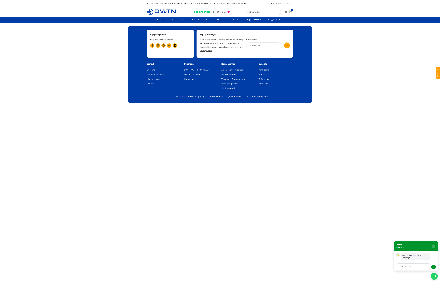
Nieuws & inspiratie (155, 74)
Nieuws (262, 74)
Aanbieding (264, 70)
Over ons (151, 70)
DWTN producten (192, 74)
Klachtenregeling (229, 88)
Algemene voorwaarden (232, 70)
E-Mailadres (251, 40)
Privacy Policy (216, 96)
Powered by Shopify (197, 96)
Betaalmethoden (229, 74)
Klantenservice (154, 79)
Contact (150, 84)
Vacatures (263, 84)
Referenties (264, 79)
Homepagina (190, 79)
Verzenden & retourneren (233, 79)
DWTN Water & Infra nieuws (197, 70)
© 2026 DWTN (178, 96)
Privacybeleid (206, 51)
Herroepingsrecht (229, 84)
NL (281, 3)
